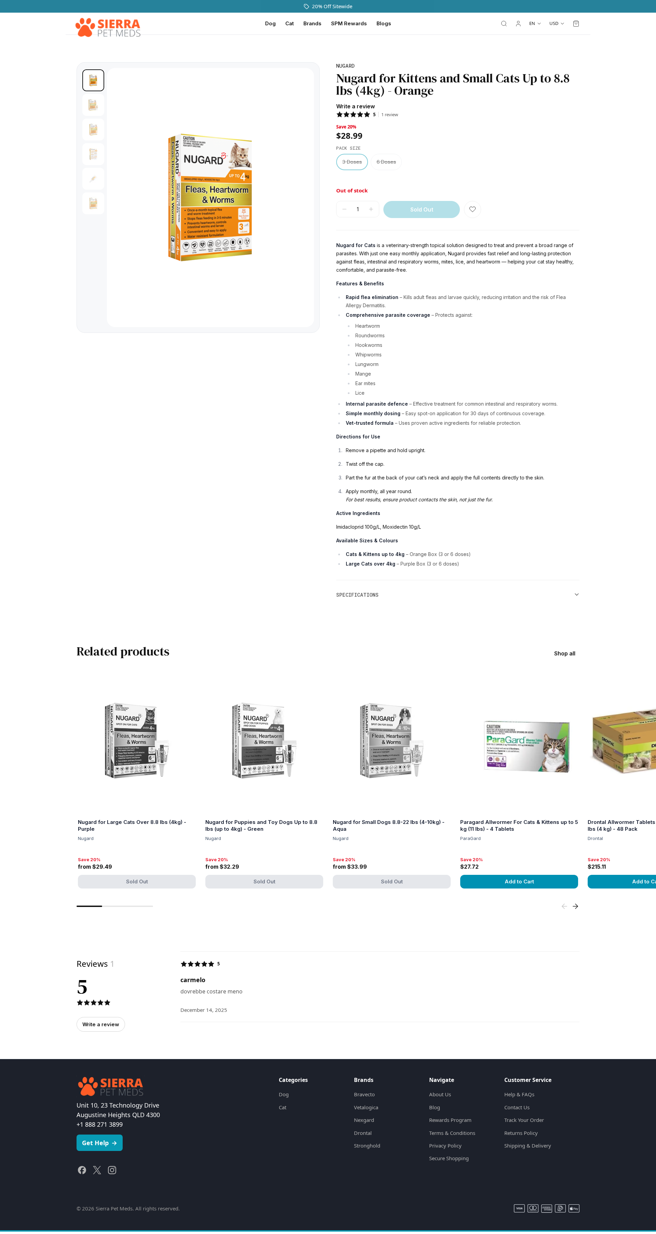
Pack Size (348, 148)
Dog (270, 23)
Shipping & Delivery (527, 1145)
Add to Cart (519, 881)
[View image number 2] (93, 105)
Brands (312, 23)
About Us (440, 1094)
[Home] (108, 23)
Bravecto (364, 1094)
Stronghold (367, 1145)
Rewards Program (450, 1119)
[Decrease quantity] (344, 209)
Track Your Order (524, 1119)
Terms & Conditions (452, 1132)
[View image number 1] (93, 80)
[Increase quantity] (371, 209)
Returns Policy (521, 1132)
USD (553, 23)
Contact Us (517, 1107)
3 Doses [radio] (352, 162)
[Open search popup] (504, 23)
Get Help (99, 1143)
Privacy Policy (445, 1145)
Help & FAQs (519, 1094)
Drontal (363, 1132)
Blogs (384, 23)
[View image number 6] (93, 203)
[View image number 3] (93, 129)
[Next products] (575, 906)
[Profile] (518, 23)
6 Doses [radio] (386, 162)
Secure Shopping (449, 1158)
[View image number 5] (93, 179)
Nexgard (364, 1119)
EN (532, 23)
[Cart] (576, 23)
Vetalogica (366, 1107)
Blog (434, 1107)
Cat (289, 23)
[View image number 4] (93, 154)
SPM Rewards (349, 23)
